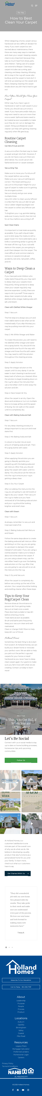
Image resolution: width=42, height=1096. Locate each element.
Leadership (21, 1001)
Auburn (21, 1022)
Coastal (21, 1033)
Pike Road (21, 1036)
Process (21, 1009)
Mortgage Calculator (21, 1049)
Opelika (21, 1025)
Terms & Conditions (10, 1066)
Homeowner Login (21, 1055)
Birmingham (21, 1028)
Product (21, 1012)
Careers (21, 1058)
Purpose (21, 1003)
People (21, 1006)
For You (21, 13)
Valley (21, 1030)
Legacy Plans (21, 1046)
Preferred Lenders (21, 1052)
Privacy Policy (7, 1063)
